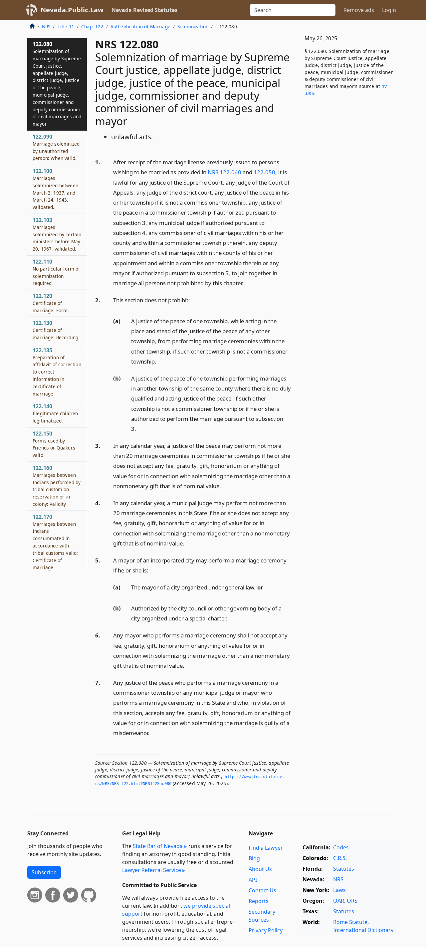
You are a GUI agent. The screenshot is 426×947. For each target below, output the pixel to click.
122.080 (57, 83)
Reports (259, 901)
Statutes (343, 868)
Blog (254, 858)
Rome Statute (350, 922)
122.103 (57, 234)
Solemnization (192, 26)
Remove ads (358, 10)
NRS (46, 26)
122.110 (56, 272)
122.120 (51, 303)
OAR (338, 900)
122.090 (56, 147)
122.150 (54, 444)
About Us (260, 869)
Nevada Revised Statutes (144, 10)
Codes (341, 847)
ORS (352, 900)
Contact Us (262, 890)
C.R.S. (340, 858)
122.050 (264, 172)
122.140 (55, 413)
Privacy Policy (266, 930)
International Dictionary (363, 930)
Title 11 (66, 26)
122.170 (55, 542)
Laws (339, 890)
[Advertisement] (349, 212)
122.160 (57, 485)
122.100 (55, 188)
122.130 (55, 330)
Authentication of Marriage (140, 26)
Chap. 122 (92, 26)
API (253, 879)
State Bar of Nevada (158, 846)
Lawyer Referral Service (151, 870)
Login (389, 10)
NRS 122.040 (224, 172)
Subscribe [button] (44, 872)
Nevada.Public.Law (72, 9)
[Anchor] (247, 283)
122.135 (57, 372)
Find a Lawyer (266, 847)
